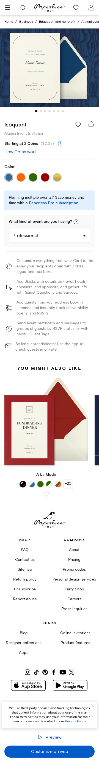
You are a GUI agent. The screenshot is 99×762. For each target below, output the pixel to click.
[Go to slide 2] (41, 111)
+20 (68, 483)
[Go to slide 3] (45, 111)
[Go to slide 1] (36, 111)
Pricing (74, 559)
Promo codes (74, 569)
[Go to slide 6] (58, 111)
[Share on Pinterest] (45, 672)
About (74, 549)
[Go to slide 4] (49, 111)
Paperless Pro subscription (53, 203)
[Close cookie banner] (93, 705)
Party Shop (74, 589)
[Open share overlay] (91, 123)
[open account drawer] (91, 7)
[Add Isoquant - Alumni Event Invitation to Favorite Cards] (78, 125)
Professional (25, 235)
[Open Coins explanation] (60, 143)
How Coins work (20, 152)
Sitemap (25, 569)
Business (26, 22)
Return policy (25, 579)
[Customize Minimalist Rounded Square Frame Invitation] (49, 68)
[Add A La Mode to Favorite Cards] (46, 494)
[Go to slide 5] (54, 111)
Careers (74, 599)
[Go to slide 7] (63, 111)
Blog (24, 633)
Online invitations (75, 633)
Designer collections (24, 642)
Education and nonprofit (57, 22)
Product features (75, 642)
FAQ (25, 549)
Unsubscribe (25, 589)
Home (8, 22)
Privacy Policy (75, 721)
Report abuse (25, 599)
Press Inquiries (74, 609)
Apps (23, 652)
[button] (76, 221)
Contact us (25, 559)
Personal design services (74, 579)
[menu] (7, 7)
